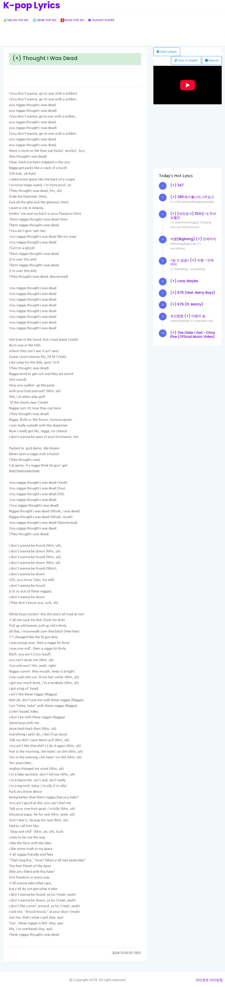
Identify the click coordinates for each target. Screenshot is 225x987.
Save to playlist (187, 60)
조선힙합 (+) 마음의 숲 (187, 316)
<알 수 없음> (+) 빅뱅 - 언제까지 (192, 262)
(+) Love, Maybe (184, 281)
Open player (168, 51)
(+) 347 (177, 185)
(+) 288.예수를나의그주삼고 (192, 197)
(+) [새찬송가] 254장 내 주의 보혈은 (193, 215)
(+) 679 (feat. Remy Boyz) (192, 292)
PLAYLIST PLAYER (103, 20)
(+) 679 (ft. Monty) (186, 304)
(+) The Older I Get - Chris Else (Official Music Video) (192, 334)
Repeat (213, 60)
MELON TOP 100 (17, 20)
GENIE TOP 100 (46, 20)
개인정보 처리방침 (209, 980)
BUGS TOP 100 (74, 20)
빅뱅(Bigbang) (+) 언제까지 (193, 239)
